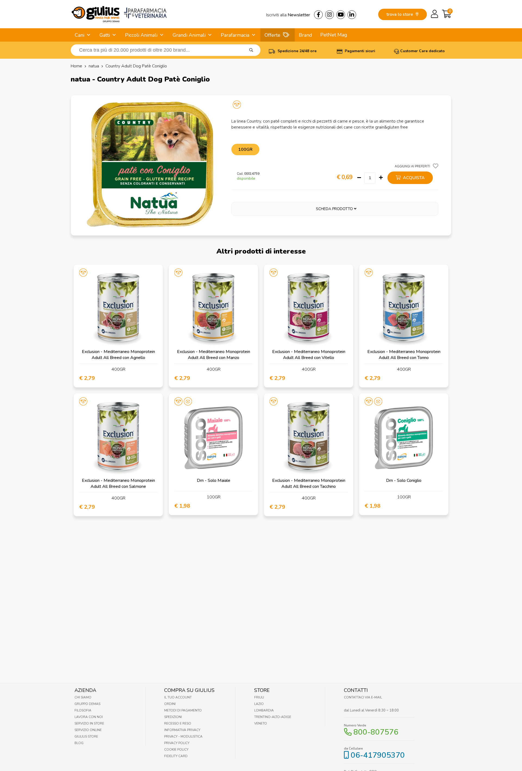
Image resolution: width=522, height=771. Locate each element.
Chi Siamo (82, 697)
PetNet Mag (333, 35)
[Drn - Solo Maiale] (213, 438)
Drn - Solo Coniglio (403, 480)
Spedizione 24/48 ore (296, 51)
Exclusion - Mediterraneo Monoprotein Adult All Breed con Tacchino (308, 483)
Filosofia (82, 710)
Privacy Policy (176, 743)
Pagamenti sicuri (359, 51)
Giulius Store (86, 736)
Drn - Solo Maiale (213, 480)
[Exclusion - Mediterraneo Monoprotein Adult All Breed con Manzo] (213, 309)
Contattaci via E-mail (363, 697)
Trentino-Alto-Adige (272, 717)
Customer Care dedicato (422, 51)
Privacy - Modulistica (183, 736)
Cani (79, 35)
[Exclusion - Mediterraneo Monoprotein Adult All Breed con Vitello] (308, 309)
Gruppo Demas (87, 704)
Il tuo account (178, 697)
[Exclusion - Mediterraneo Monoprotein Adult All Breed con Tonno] (404, 309)
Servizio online (88, 730)
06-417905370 (378, 755)
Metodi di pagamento (183, 710)
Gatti (105, 35)
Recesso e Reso (177, 723)
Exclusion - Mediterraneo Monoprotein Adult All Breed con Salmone (118, 483)
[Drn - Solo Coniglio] (404, 438)
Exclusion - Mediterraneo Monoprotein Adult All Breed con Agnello (118, 355)
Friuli (259, 697)
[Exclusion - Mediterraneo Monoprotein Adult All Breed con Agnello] (118, 309)
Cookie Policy (176, 749)
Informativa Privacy (182, 730)
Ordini (170, 704)
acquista (413, 178)
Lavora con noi (88, 717)
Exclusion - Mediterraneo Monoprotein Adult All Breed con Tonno (403, 355)
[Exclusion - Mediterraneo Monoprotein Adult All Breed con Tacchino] (308, 438)
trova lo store (400, 14)
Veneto (260, 723)
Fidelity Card (176, 756)
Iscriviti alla (288, 15)
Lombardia (264, 710)
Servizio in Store (89, 723)
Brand (305, 35)
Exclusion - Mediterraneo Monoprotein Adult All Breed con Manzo (213, 355)
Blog (78, 743)
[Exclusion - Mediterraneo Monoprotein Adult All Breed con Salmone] (118, 438)
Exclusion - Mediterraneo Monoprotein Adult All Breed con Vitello (308, 355)
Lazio (259, 704)
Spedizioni (173, 717)
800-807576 (375, 732)
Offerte (272, 35)
